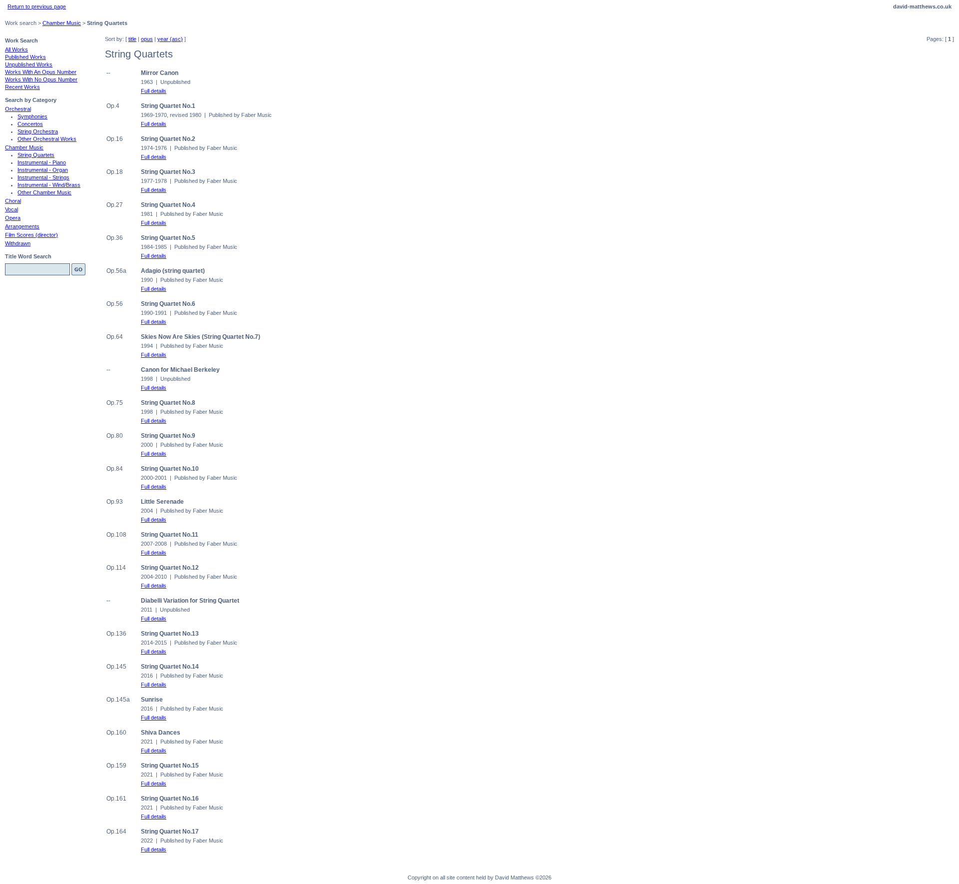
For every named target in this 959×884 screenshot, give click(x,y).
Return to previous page (36, 6)
